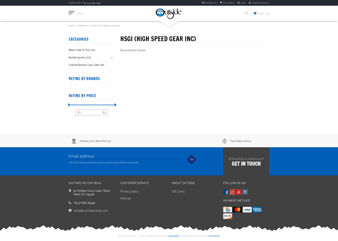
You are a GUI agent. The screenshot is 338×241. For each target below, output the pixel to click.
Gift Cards (178, 191)
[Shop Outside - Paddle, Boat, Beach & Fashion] (169, 13)
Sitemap (125, 198)
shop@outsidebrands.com (91, 210)
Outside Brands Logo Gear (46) (86, 65)
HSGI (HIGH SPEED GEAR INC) (105, 25)
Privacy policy (129, 191)
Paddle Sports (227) (80, 57)
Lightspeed (173, 236)
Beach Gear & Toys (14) (82, 50)
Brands (83, 25)
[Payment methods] (227, 210)
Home (72, 25)
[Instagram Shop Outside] (245, 192)
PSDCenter (214, 236)
